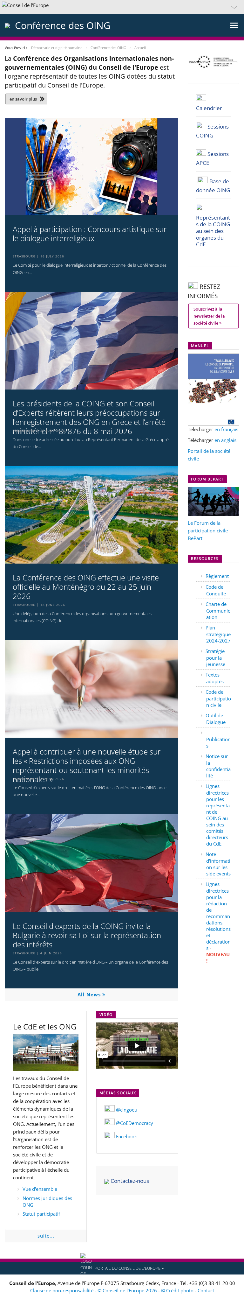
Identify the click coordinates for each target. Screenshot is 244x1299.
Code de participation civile (218, 698)
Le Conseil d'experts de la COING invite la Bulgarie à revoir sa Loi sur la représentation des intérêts (87, 935)
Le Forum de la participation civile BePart (208, 530)
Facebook (126, 1136)
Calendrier (209, 108)
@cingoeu (126, 1109)
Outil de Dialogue (216, 718)
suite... (45, 1235)
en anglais (225, 440)
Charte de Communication (218, 610)
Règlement (217, 576)
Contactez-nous (130, 1180)
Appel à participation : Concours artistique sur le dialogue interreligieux (89, 234)
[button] (122, 7)
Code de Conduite (216, 590)
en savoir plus (23, 99)
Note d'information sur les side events (218, 864)
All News (90, 994)
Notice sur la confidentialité (218, 766)
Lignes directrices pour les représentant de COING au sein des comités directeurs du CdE (218, 815)
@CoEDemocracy (134, 1123)
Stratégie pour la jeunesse (215, 657)
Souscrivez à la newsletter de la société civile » (209, 316)
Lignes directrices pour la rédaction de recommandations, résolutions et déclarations (218, 916)
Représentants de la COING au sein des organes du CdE (213, 231)
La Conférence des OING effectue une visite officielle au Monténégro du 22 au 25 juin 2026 (86, 586)
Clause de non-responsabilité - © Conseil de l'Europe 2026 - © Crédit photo (112, 1290)
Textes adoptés (215, 678)
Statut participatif (41, 1214)
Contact (206, 1290)
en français (226, 429)
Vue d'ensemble (40, 1189)
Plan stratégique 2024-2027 (218, 634)
